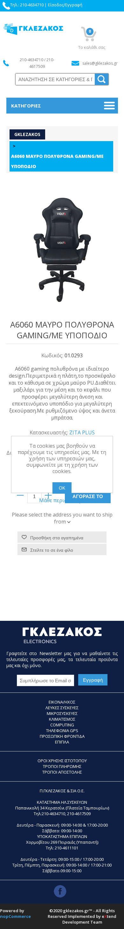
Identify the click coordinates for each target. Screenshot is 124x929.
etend (109, 916)
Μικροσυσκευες (62, 713)
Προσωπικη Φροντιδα (62, 736)
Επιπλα (62, 742)
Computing (62, 725)
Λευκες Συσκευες (62, 708)
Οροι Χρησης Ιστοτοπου (62, 760)
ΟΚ (62, 487)
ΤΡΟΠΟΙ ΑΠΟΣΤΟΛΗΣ (62, 772)
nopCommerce (15, 916)
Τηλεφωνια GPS (62, 730)
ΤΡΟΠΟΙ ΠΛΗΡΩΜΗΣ (62, 766)
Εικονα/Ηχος (62, 702)
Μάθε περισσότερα (62, 500)
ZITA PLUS (82, 432)
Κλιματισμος (62, 719)
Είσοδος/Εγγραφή (65, 5)
